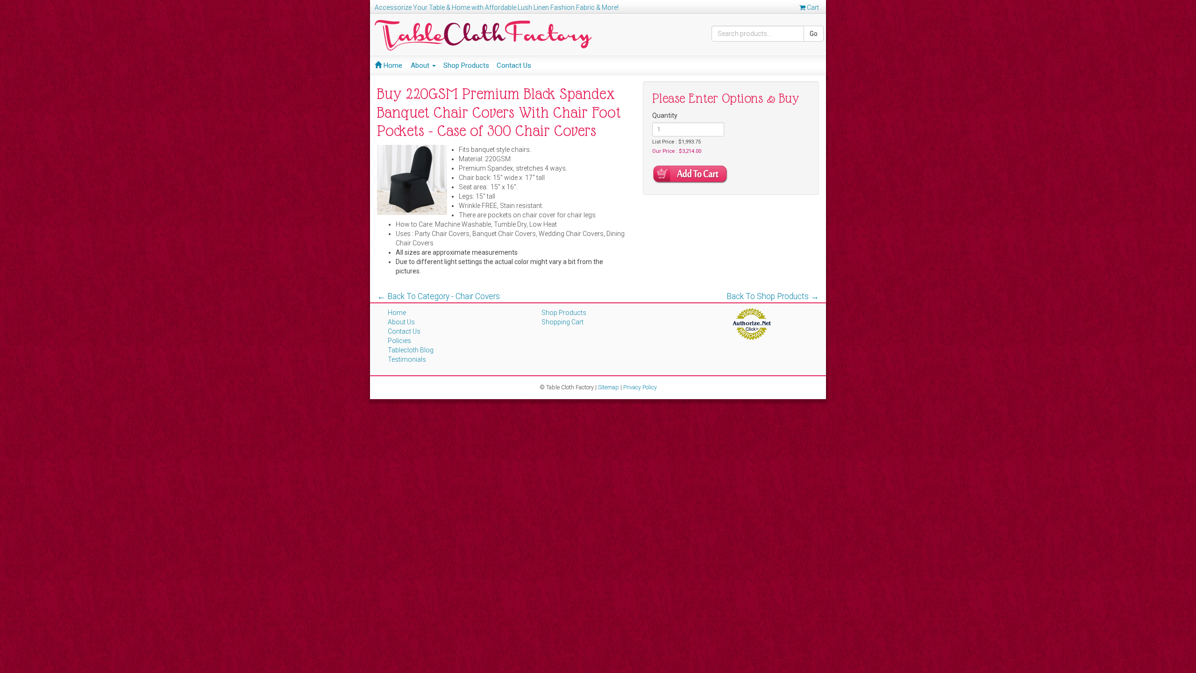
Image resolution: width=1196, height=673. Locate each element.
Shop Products (466, 65)
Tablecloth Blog (411, 350)
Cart (812, 7)
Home (392, 65)
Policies (399, 340)
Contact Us (514, 65)
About (421, 65)
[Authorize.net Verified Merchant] (751, 323)
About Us (401, 322)
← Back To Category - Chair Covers (438, 296)
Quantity (664, 115)
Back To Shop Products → (772, 296)
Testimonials (407, 359)
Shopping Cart (562, 322)
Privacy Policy (640, 387)
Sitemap (608, 387)
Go (814, 33)
